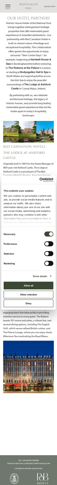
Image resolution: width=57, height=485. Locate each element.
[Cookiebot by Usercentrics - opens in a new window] (40, 180)
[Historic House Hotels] (14, 478)
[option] (28, 132)
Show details (40, 276)
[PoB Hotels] (42, 478)
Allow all (28, 285)
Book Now (49, 6)
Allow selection (28, 294)
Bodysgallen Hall (28, 6)
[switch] (48, 243)
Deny (28, 303)
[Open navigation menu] (8, 7)
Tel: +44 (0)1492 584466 (28, 460)
